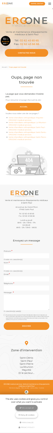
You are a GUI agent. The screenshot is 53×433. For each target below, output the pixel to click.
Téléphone (8, 283)
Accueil (4, 67)
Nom (6, 263)
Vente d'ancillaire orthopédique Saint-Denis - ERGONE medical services (28, 133)
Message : (8, 292)
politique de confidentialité (17, 319)
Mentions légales (14, 388)
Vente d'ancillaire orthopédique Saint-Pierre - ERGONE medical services (28, 138)
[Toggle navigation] (49, 4)
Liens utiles (34, 388)
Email (6, 274)
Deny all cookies (27, 415)
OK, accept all (27, 408)
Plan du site (25, 388)
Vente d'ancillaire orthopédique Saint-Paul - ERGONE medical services (27, 128)
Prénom (7, 251)
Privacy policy (27, 427)
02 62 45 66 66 (29, 44)
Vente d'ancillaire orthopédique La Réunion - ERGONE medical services (28, 123)
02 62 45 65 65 (29, 40)
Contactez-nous (26, 53)
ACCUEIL (24, 107)
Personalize (28, 422)
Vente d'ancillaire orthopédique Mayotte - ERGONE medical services (26, 119)
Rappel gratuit (37, 3)
